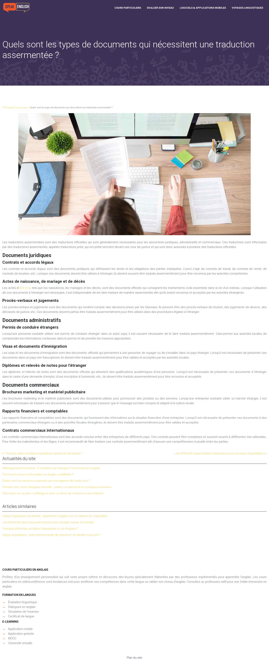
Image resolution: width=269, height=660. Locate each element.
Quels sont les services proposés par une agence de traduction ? (46, 481)
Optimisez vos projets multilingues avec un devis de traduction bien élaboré (52, 493)
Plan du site (134, 657)
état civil (24, 288)
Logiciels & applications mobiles (203, 7)
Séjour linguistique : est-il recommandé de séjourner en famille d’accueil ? (51, 535)
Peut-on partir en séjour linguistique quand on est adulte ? (44, 453)
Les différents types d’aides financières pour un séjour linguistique (218, 453)
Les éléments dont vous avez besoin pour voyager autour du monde (48, 522)
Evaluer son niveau (160, 7)
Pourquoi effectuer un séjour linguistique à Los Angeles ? (40, 528)
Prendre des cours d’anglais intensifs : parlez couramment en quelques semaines (56, 487)
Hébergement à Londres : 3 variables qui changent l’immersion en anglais (51, 468)
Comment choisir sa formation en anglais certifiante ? (38, 474)
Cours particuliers (127, 7)
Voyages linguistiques (247, 7)
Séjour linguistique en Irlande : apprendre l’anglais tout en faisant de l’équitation (54, 516)
